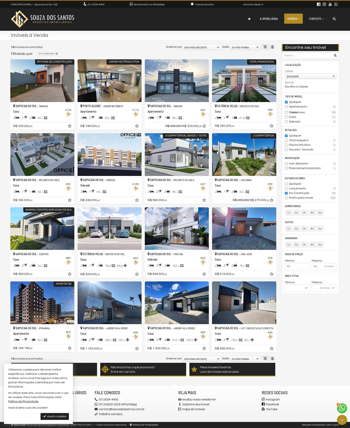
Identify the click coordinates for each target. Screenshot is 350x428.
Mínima (290, 282)
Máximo (317, 260)
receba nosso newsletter (199, 399)
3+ (304, 212)
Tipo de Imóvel (294, 96)
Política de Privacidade (145, 425)
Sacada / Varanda (312, 149)
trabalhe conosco (110, 414)
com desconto (312, 163)
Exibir (225, 47)
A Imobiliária (269, 18)
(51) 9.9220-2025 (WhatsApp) (118, 404)
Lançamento (312, 188)
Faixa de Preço (294, 254)
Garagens (291, 238)
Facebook (272, 404)
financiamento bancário (312, 168)
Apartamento (312, 106)
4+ (312, 212)
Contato (315, 18)
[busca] (334, 19)
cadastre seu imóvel (195, 404)
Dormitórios (293, 206)
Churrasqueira (312, 140)
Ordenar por (174, 47)
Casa (312, 117)
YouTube (271, 409)
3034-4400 (96, 4)
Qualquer (295, 102)
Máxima (317, 282)
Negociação (292, 158)
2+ (296, 212)
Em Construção (312, 193)
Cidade (289, 71)
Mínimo (289, 260)
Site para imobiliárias (313, 425)
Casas (312, 112)
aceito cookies (56, 416)
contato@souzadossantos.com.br (121, 409)
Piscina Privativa (312, 145)
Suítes (289, 222)
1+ (288, 212)
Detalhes (291, 130)
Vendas (292, 18)
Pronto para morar (312, 197)
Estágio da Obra (295, 178)
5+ (320, 212)
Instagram (273, 399)
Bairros (289, 82)
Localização (293, 64)
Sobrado (312, 121)
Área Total (292, 275)
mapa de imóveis (193, 409)
